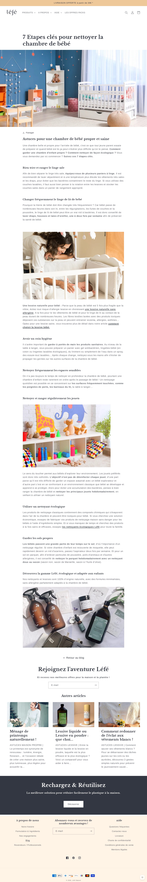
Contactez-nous (119, 831)
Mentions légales (119, 849)
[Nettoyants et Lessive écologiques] (73, 647)
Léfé (73, 880)
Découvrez (73, 804)
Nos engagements (27, 836)
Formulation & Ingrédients (28, 831)
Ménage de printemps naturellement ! (23, 735)
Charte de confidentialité (119, 840)
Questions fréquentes (119, 827)
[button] (29, 13)
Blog (28, 840)
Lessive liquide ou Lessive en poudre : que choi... (72, 735)
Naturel (78, 880)
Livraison (119, 836)
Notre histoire (27, 827)
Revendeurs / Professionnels (27, 845)
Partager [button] (30, 133)
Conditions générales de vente (119, 845)
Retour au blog (75, 657)
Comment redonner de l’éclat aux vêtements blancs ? (118, 735)
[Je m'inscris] (95, 685)
